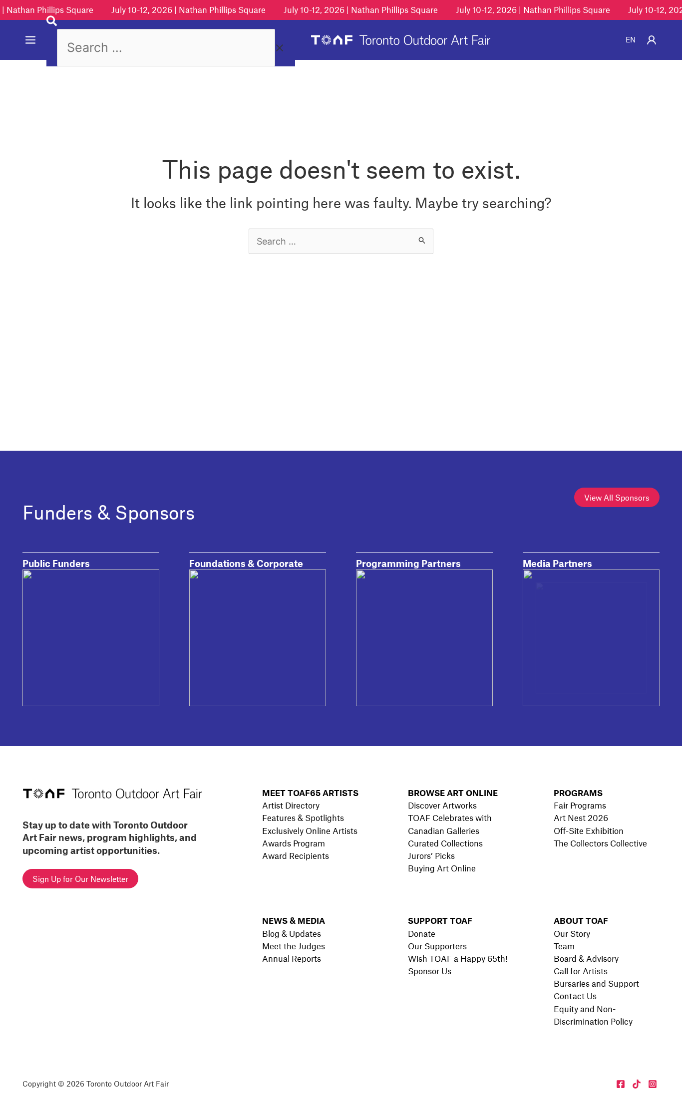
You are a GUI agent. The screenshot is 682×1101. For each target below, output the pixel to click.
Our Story (572, 933)
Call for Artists (581, 971)
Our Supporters (437, 946)
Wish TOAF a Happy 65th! (457, 958)
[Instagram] (653, 1084)
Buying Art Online (442, 868)
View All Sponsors (617, 497)
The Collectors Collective (600, 843)
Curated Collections (445, 843)
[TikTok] (637, 1084)
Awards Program (293, 843)
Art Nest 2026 (581, 818)
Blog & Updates (291, 933)
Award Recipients (295, 855)
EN (631, 39)
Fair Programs (580, 805)
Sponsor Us (429, 971)
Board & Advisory (586, 958)
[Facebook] (621, 1084)
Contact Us (575, 996)
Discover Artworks (442, 805)
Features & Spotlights (303, 818)
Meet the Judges (293, 946)
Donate (421, 933)
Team (564, 946)
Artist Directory (291, 805)
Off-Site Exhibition (589, 830)
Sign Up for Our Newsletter (80, 878)
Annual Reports (291, 958)
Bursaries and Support (596, 983)
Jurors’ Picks (431, 855)
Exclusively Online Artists (309, 830)
